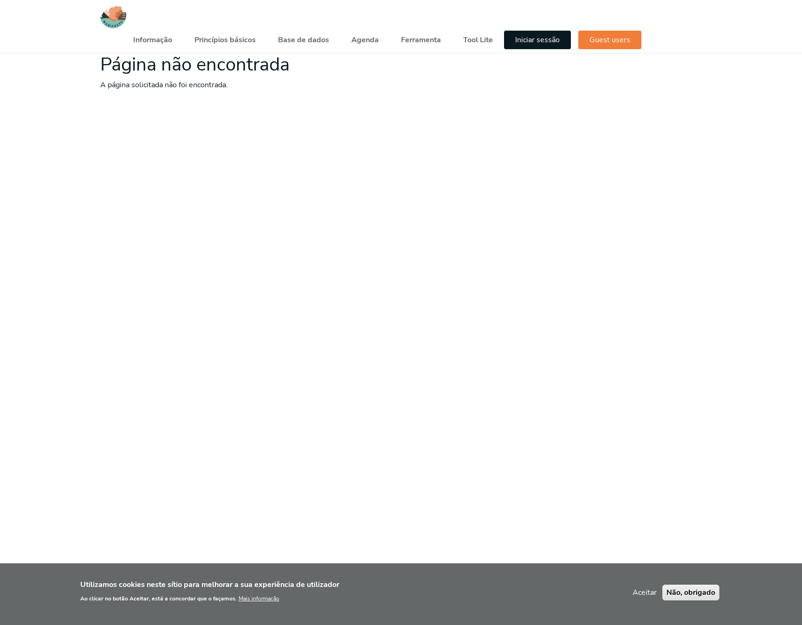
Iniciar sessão (537, 40)
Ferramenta (421, 40)
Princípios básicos (225, 40)
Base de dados (303, 40)
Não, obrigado (690, 592)
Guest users (609, 40)
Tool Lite (478, 40)
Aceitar (645, 592)
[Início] (113, 17)
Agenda (365, 40)
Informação (152, 40)
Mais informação (259, 598)
